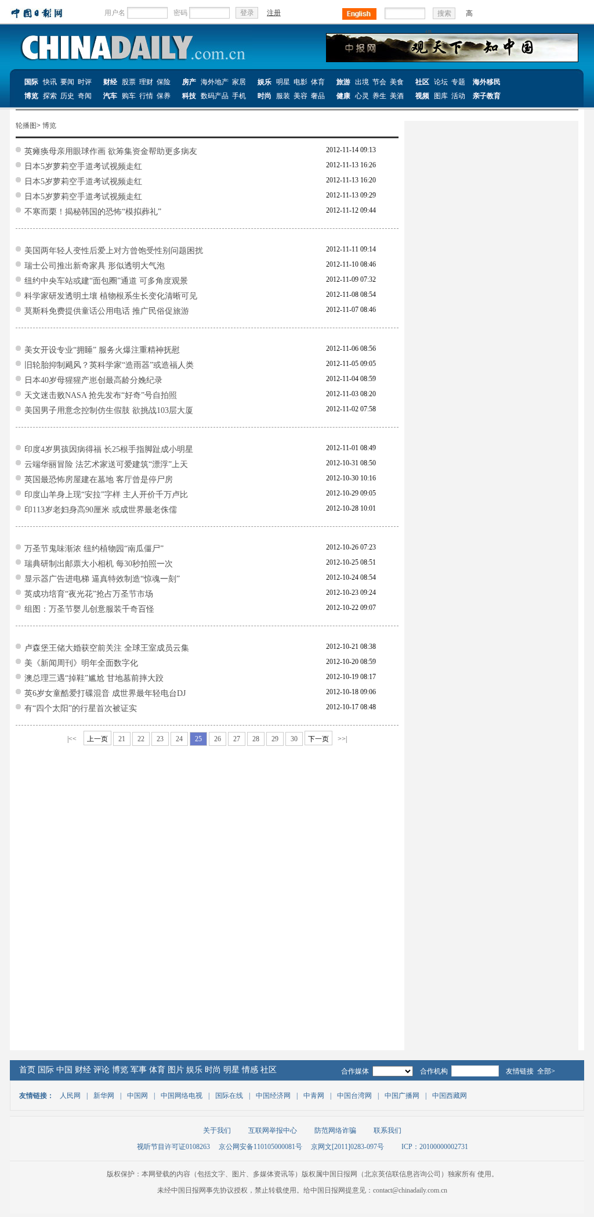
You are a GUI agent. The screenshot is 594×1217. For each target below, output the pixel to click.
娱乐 (264, 82)
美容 (300, 96)
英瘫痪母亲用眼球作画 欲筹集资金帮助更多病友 (110, 151)
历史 (67, 96)
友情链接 (520, 1071)
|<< (72, 739)
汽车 (110, 96)
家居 (239, 82)
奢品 (318, 96)
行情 (146, 96)
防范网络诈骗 (335, 1130)
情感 (250, 1069)
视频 (422, 96)
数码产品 (215, 96)
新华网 (103, 1096)
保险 (164, 82)
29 (274, 739)
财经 (110, 82)
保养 (164, 96)
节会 (379, 82)
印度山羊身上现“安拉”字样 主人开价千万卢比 (106, 494)
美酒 (397, 96)
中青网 (313, 1096)
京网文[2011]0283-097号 (347, 1147)
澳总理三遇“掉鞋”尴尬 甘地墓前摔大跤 (94, 678)
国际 (31, 82)
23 (160, 739)
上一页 (97, 739)
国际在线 (229, 1096)
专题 (458, 82)
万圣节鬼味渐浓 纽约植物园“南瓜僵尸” (94, 548)
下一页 (318, 739)
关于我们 (217, 1130)
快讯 (50, 82)
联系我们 (387, 1130)
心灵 (362, 96)
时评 (85, 82)
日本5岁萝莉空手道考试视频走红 (83, 166)
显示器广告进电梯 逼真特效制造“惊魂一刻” (102, 579)
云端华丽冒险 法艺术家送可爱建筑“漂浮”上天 (106, 464)
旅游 (343, 82)
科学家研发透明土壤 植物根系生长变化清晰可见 (110, 296)
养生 (379, 96)
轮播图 (26, 125)
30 (294, 739)
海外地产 (215, 82)
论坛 (441, 82)
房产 (189, 82)
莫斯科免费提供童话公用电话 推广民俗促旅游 (106, 311)
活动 (458, 96)
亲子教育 (487, 96)
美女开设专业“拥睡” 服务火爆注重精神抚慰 (102, 350)
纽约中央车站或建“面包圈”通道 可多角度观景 (106, 281)
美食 (397, 82)
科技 (189, 96)
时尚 (264, 96)
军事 (139, 1069)
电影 (300, 82)
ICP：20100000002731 (434, 1147)
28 (255, 739)
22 (140, 739)
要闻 (67, 82)
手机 (239, 96)
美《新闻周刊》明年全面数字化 (81, 663)
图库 (441, 96)
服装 (283, 96)
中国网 (137, 1096)
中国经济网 (273, 1096)
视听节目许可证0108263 (173, 1147)
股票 (129, 82)
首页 (27, 1069)
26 (217, 739)
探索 (50, 96)
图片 (176, 1069)
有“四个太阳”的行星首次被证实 (80, 708)
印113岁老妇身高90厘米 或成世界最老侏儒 (100, 509)
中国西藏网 (449, 1096)
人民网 (70, 1096)
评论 (101, 1069)
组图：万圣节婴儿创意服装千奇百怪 (89, 609)
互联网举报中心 (272, 1130)
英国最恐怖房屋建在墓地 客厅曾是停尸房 (98, 479)
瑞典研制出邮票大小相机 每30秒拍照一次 (98, 563)
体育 (318, 82)
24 (179, 739)
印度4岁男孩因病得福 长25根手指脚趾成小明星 (108, 449)
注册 (274, 13)
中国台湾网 (354, 1096)
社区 (422, 82)
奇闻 (85, 96)
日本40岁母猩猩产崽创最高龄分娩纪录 (93, 380)
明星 (283, 82)
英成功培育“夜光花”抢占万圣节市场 (88, 594)
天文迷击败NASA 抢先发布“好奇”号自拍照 (100, 395)
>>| (342, 739)
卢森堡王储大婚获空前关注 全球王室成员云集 (106, 648)
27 (236, 739)
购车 (129, 96)
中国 (64, 1069)
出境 (362, 82)
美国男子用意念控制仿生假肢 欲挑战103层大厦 (108, 410)
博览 (31, 96)
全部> (546, 1071)
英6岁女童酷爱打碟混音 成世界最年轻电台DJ (105, 693)
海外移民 (487, 82)
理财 (146, 82)
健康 (343, 96)
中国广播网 (402, 1096)
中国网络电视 (181, 1096)
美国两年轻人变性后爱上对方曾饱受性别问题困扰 (113, 250)
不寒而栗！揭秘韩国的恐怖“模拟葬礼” (92, 211)
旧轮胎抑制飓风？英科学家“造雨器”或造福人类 (109, 365)
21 (121, 739)
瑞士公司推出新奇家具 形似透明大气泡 (94, 265)
